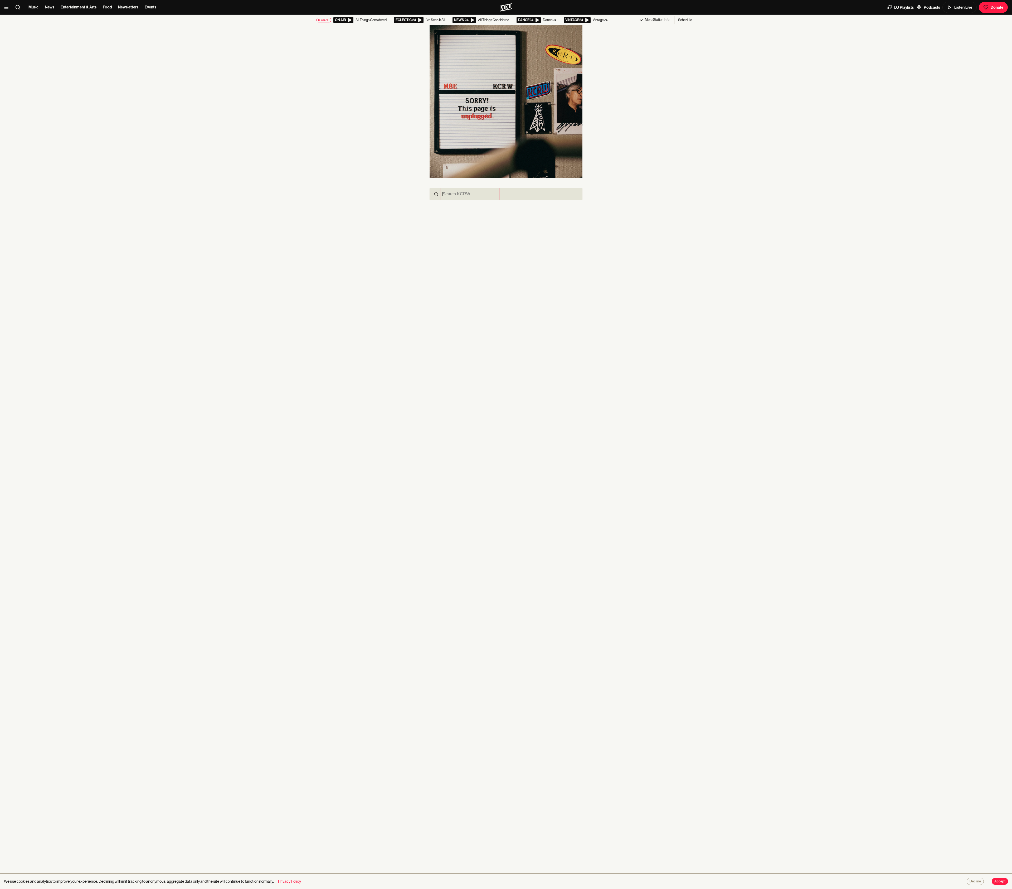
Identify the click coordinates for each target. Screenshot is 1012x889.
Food (107, 7)
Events (150, 7)
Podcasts (932, 7)
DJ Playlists (904, 7)
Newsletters (128, 7)
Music (33, 7)
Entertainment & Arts (78, 7)
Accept (999, 881)
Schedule (685, 20)
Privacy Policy (289, 881)
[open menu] (8, 7)
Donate (997, 7)
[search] (19, 7)
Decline (975, 881)
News (49, 7)
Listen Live (963, 7)
